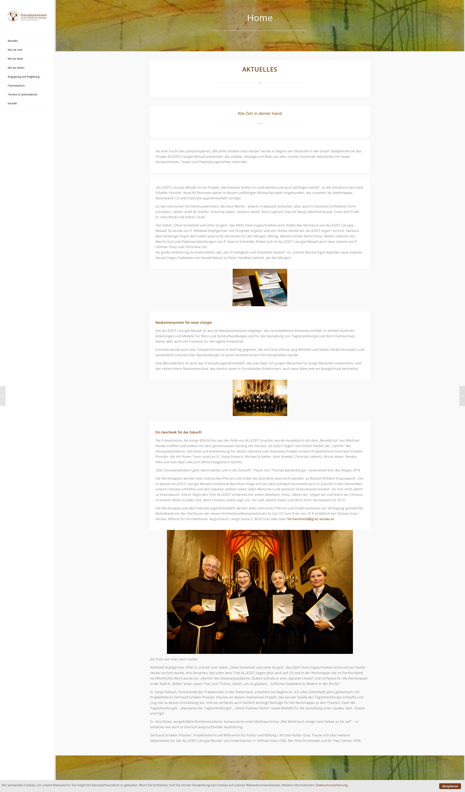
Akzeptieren (450, 786)
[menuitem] (27, 41)
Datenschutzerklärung (332, 785)
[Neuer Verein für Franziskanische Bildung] (462, 396)
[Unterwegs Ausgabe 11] (3, 396)
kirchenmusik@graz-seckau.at (310, 519)
